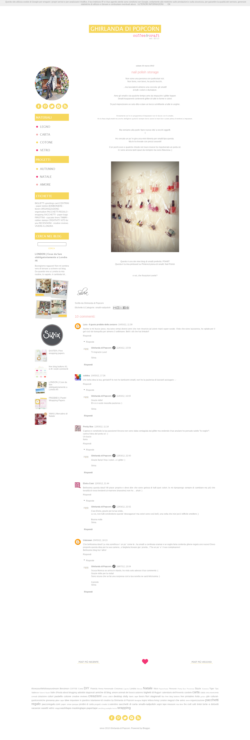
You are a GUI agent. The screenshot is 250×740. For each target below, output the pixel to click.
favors (142, 696)
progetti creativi (100, 704)
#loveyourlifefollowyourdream (45, 688)
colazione (42, 696)
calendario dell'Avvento (173, 692)
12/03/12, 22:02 (123, 507)
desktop (118, 696)
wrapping (124, 708)
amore (115, 692)
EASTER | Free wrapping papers (56, 352)
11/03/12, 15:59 (123, 348)
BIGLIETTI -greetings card (47, 203)
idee (67, 700)
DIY (86, 688)
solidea (86, 375)
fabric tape (133, 696)
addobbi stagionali (86, 692)
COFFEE (73, 689)
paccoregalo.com (51, 704)
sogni (159, 704)
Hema (100, 689)
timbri (199, 704)
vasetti (44, 708)
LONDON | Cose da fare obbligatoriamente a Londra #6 (51, 257)
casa (203, 692)
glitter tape (59, 700)
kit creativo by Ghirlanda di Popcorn (117, 700)
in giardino (85, 700)
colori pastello (55, 696)
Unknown (87, 540)
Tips (217, 689)
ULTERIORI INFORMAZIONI (150, 4)
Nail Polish (170, 264)
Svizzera (205, 689)
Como (80, 689)
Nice (156, 688)
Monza (139, 689)
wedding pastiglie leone (107, 708)
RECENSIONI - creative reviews (53, 223)
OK (169, 4)
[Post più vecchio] (201, 670)
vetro (51, 708)
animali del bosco (126, 692)
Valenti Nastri (44, 693)
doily (125, 696)
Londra (133, 688)
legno (144, 700)
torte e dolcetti (211, 704)
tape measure (169, 704)
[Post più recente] (88, 670)
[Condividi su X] (121, 307)
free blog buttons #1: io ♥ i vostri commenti (58, 367)
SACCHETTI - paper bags (56, 214)
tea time (179, 704)
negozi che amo (176, 700)
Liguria (126, 689)
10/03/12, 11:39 (125, 324)
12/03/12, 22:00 (123, 456)
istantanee (95, 700)
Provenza (190, 689)
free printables (187, 696)
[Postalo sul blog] (118, 307)
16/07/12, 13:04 (123, 566)
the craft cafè (190, 704)
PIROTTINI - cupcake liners (47, 217)
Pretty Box (88, 426)
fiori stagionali (153, 696)
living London (160, 700)
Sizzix (198, 688)
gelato (203, 696)
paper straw (66, 704)
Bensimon (64, 688)
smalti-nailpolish (103, 307)
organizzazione (197, 700)
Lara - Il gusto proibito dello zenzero (100, 324)
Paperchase (163, 689)
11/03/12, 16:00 (123, 396)
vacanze (35, 708)
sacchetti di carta (128, 704)
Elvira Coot (88, 483)
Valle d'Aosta (56, 692)
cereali (34, 696)
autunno (139, 692)
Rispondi (87, 336)
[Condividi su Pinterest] (127, 307)
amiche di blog (103, 692)
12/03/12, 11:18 (101, 426)
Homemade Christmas (113, 689)
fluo (163, 696)
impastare (74, 700)
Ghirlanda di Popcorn (101, 348)
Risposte (90, 342)
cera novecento (212, 693)
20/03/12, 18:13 (100, 540)
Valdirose (35, 693)
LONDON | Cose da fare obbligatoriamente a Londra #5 (58, 386)
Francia (93, 688)
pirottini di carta (86, 704)
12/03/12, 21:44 (102, 483)
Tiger (211, 688)
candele (188, 692)
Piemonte (173, 689)
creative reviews (79, 696)
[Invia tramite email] (114, 307)
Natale (148, 688)
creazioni (95, 696)
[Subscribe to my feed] (65, 109)
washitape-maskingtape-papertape (79, 708)
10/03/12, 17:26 (98, 375)
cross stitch (108, 696)
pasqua (75, 704)
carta (196, 692)
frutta (197, 696)
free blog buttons (172, 696)
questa (170, 138)
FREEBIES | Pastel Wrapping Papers (57, 399)
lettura (151, 700)
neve (188, 700)
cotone (67, 696)
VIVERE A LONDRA (44, 226)
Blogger (146, 728)
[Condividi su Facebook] (124, 307)
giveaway (50, 700)
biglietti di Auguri (152, 692)
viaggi (57, 708)
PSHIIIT (166, 261)
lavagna (138, 700)
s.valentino (113, 704)
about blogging (70, 692)
